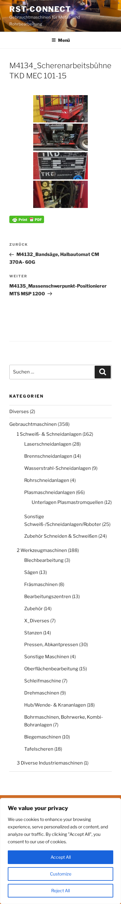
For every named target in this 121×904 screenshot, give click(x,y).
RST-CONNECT (40, 9)
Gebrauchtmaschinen (33, 424)
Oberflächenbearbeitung (51, 669)
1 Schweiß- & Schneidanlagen (49, 434)
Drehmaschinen (41, 693)
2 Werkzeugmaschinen (42, 550)
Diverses (19, 411)
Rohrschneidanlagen (46, 480)
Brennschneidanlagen (48, 456)
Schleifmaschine (42, 681)
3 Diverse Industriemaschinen (50, 763)
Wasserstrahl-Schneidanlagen (57, 468)
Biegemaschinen (42, 737)
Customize (60, 873)
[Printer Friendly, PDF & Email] (26, 219)
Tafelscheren (38, 749)
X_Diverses (36, 621)
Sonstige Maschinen (46, 656)
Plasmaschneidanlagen (49, 492)
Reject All (60, 890)
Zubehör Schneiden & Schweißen (60, 536)
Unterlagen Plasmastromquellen (67, 502)
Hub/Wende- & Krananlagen (55, 705)
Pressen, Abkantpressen (51, 644)
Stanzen (33, 633)
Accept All (61, 857)
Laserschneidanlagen (47, 444)
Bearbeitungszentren (47, 596)
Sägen (31, 572)
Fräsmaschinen (41, 584)
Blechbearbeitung (44, 560)
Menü (64, 40)
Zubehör (33, 608)
